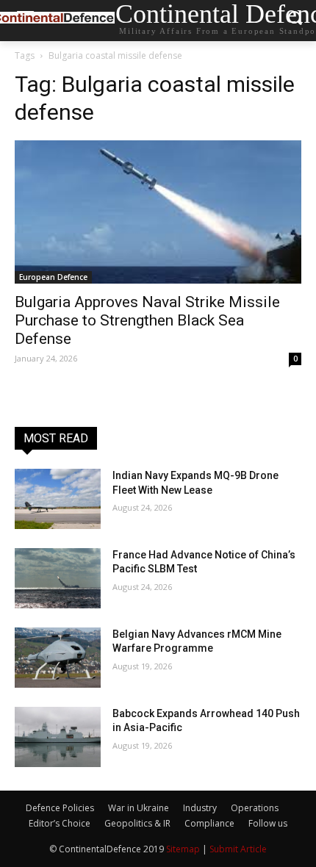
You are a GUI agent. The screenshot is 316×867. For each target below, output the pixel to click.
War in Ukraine (138, 808)
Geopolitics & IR (137, 823)
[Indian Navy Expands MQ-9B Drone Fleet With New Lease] (58, 499)
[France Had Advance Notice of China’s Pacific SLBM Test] (58, 578)
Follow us (267, 823)
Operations (255, 808)
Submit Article (238, 849)
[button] (294, 21)
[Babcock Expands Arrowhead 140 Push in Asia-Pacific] (58, 737)
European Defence (53, 277)
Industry (200, 808)
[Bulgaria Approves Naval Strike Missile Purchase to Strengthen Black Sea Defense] (158, 212)
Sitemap (183, 849)
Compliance (209, 823)
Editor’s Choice (59, 823)
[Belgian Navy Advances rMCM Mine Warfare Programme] (58, 657)
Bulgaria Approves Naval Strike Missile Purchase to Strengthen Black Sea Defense (147, 320)
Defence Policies (60, 808)
